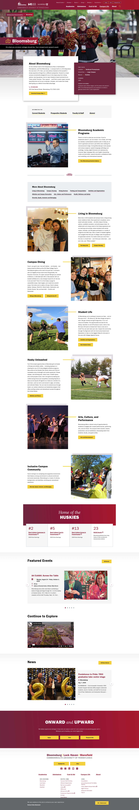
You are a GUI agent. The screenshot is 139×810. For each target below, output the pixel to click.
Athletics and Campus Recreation (42, 194)
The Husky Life (84, 245)
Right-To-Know (84, 788)
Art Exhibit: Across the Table (45, 575)
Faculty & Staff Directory (66, 781)
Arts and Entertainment (87, 437)
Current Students (38, 113)
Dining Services (63, 191)
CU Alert (63, 795)
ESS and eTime (64, 791)
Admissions (81, 6)
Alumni (92, 113)
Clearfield (42, 787)
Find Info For (98, 2)
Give (77, 764)
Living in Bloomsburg (38, 191)
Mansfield (42, 785)
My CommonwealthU (66, 785)
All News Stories (105, 662)
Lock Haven (42, 783)
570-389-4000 (34, 87)
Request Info (117, 2)
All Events (106, 561)
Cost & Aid (93, 6)
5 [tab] (73, 607)
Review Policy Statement (34, 804)
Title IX (83, 792)
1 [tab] (65, 607)
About (114, 6)
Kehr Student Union (86, 344)
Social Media (64, 797)
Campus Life (104, 6)
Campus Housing (52, 191)
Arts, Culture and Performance (63, 194)
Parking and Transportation (78, 191)
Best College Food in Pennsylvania (56, 533)
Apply (106, 2)
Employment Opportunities (67, 793)
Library (62, 787)
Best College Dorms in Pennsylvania (79, 533)
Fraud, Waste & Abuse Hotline (88, 786)
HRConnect (63, 789)
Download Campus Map (37, 93)
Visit (111, 2)
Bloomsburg (43, 781)
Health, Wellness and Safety (82, 194)
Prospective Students (59, 113)
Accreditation (84, 781)
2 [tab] (67, 607)
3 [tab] (69, 607)
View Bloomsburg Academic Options (90, 161)
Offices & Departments (66, 783)
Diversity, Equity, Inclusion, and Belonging (40, 486)
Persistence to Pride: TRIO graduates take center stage (91, 675)
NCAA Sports (98, 532)
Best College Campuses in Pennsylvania (37, 533)
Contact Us (61, 764)
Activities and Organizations (96, 191)
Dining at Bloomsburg (35, 296)
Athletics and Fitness (35, 395)
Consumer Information (86, 790)
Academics (70, 6)
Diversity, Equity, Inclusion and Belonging (44, 197)
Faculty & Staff (78, 113)
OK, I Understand (102, 803)
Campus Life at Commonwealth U (15, 14)
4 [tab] (71, 607)
